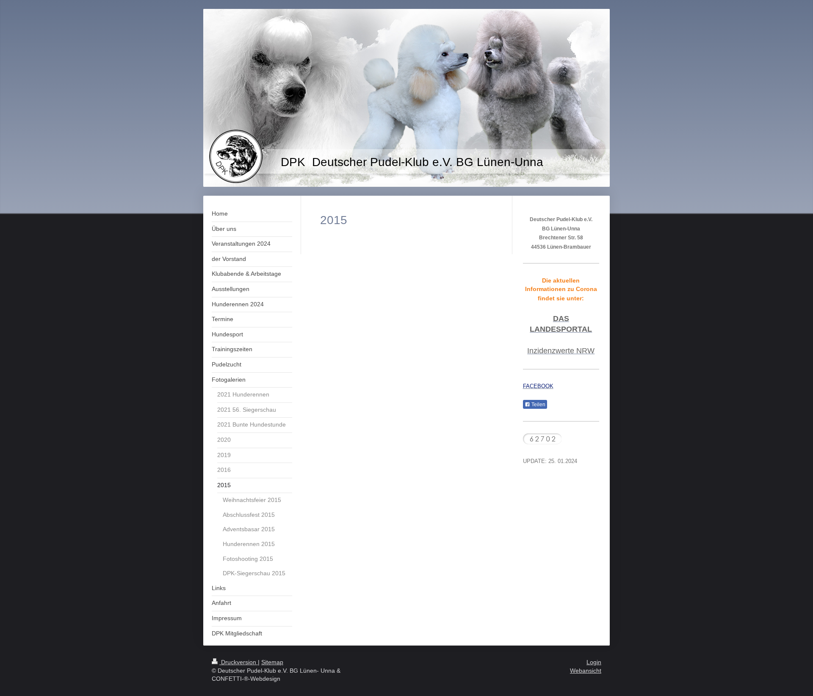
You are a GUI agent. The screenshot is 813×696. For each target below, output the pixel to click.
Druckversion (238, 662)
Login (593, 662)
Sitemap (272, 662)
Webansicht (585, 670)
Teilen (537, 405)
